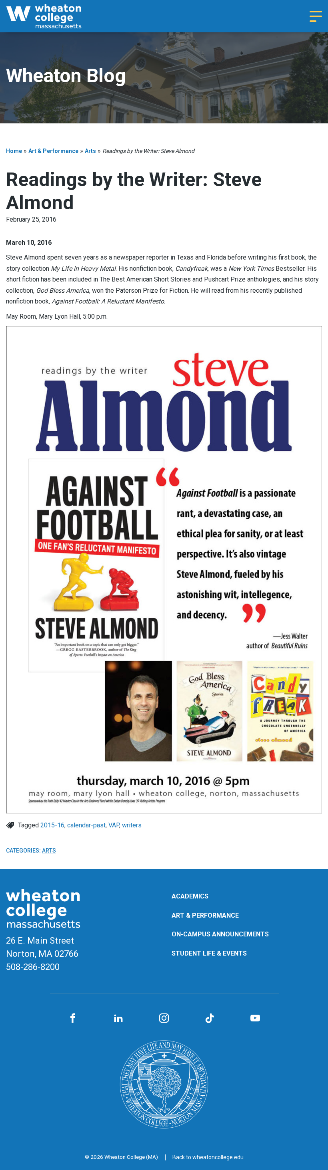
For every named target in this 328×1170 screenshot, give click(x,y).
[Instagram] (164, 1018)
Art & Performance (53, 151)
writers (132, 825)
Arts (90, 151)
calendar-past (86, 825)
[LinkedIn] (118, 1018)
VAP (113, 825)
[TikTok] (209, 1018)
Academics (190, 896)
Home (14, 151)
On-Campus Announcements (220, 934)
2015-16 (52, 825)
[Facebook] (73, 1018)
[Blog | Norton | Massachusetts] (54, 16)
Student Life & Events (209, 953)
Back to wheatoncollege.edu (208, 1157)
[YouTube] (255, 1018)
